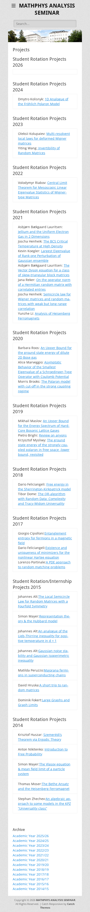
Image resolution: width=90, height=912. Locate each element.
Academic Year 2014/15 (31, 889)
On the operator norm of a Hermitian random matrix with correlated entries (45, 285)
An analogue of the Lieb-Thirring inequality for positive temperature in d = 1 (43, 636)
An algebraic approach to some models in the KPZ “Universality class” (44, 804)
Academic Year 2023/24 (31, 845)
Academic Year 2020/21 (31, 860)
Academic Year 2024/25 (31, 840)
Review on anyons (53, 435)
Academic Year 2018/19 (31, 869)
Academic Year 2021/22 (31, 855)
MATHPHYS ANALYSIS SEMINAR (55, 900)
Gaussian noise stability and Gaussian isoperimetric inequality (43, 656)
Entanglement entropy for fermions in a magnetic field (45, 538)
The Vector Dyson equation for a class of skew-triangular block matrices (43, 270)
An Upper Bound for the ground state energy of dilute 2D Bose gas (45, 353)
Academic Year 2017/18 (31, 874)
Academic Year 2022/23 (31, 850)
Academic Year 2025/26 (31, 836)
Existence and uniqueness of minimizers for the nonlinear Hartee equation (44, 553)
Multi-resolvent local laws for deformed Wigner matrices (44, 138)
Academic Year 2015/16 (31, 884)
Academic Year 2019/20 (31, 865)
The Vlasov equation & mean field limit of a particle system (44, 769)
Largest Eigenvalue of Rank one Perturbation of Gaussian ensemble (44, 256)
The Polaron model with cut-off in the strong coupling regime (44, 386)
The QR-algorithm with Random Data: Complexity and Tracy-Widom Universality (42, 499)
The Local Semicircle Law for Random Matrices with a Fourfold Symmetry (44, 601)
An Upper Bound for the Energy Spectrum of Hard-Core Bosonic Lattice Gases (43, 426)
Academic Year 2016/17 (31, 879)
